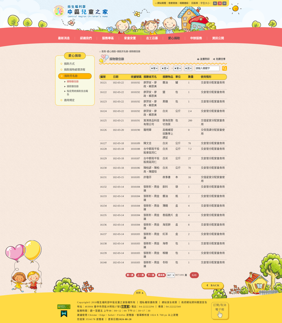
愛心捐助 (174, 38)
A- (215, 3)
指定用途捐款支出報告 (77, 93)
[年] (155, 68)
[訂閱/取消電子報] (220, 310)
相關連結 (184, 3)
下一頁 (151, 275)
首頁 (103, 51)
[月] (166, 68)
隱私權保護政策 (149, 302)
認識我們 (86, 38)
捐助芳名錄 (122, 51)
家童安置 (130, 38)
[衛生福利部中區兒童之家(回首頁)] (80, 11)
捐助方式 (69, 63)
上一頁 (140, 275)
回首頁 (194, 3)
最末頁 (161, 275)
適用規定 (69, 100)
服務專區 (108, 38)
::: (156, 3)
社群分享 (220, 59)
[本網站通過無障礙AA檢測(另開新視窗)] (64, 307)
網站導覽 (161, 3)
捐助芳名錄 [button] (71, 76)
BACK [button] (215, 285)
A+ (224, 3)
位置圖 (125, 306)
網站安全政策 (170, 302)
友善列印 (205, 59)
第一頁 (130, 275)
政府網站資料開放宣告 (194, 302)
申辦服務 (196, 38)
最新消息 (64, 38)
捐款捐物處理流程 (74, 69)
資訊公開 (218, 38)
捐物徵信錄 (73, 81)
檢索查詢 (172, 3)
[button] (139, 292)
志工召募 (152, 38)
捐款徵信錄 (73, 86)
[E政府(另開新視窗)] (64, 314)
